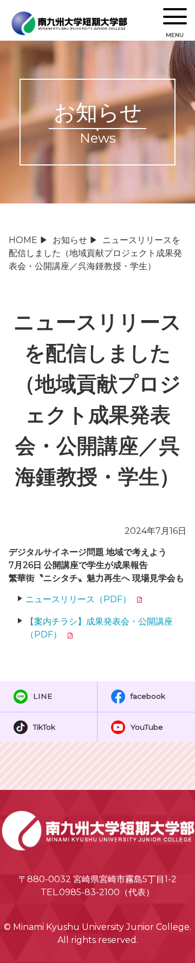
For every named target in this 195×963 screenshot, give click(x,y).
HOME (23, 240)
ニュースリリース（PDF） (78, 599)
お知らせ (70, 240)
